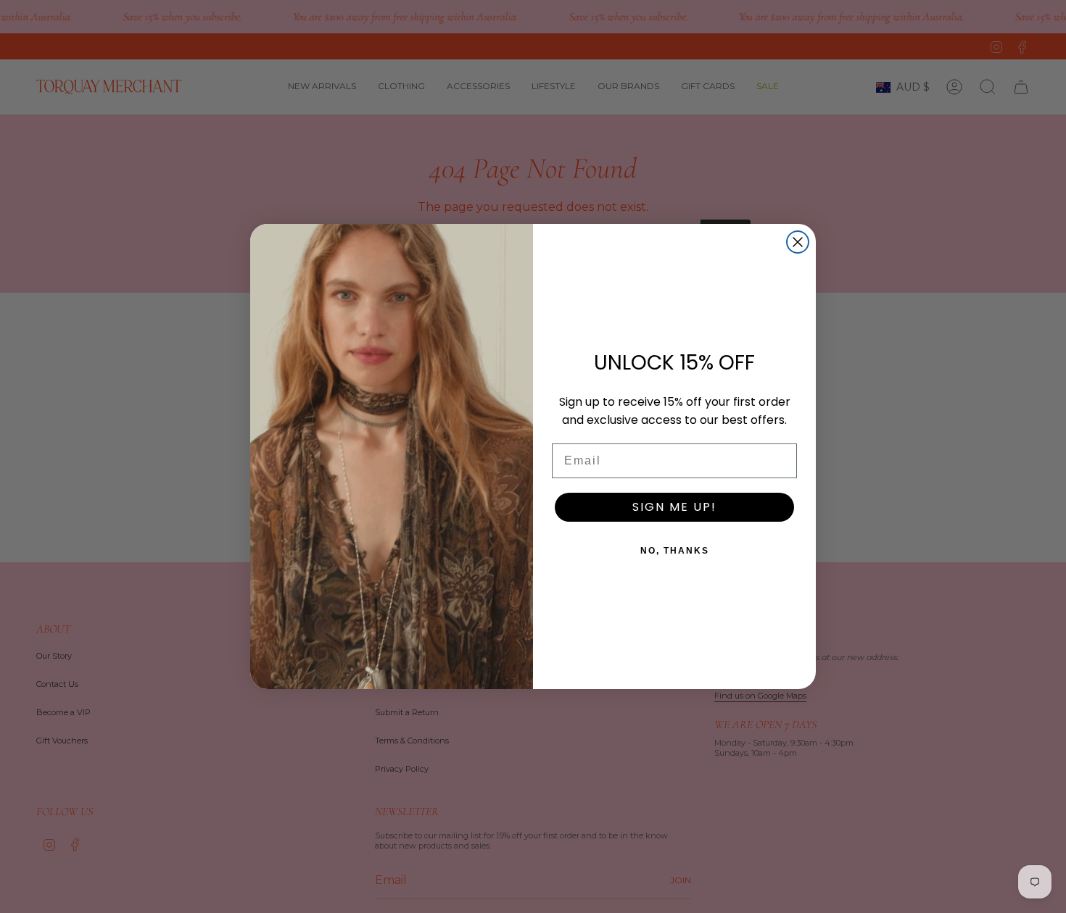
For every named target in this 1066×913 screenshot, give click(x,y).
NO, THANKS (674, 551)
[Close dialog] (798, 242)
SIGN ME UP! (674, 507)
